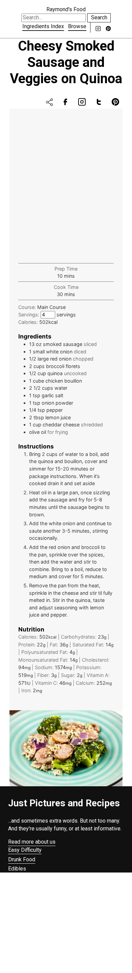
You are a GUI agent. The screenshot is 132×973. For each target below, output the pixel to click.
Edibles (17, 868)
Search (99, 17)
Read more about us (32, 842)
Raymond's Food (66, 9)
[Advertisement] (66, 188)
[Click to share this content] (49, 102)
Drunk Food (21, 859)
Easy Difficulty (25, 850)
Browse (77, 26)
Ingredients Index (43, 26)
